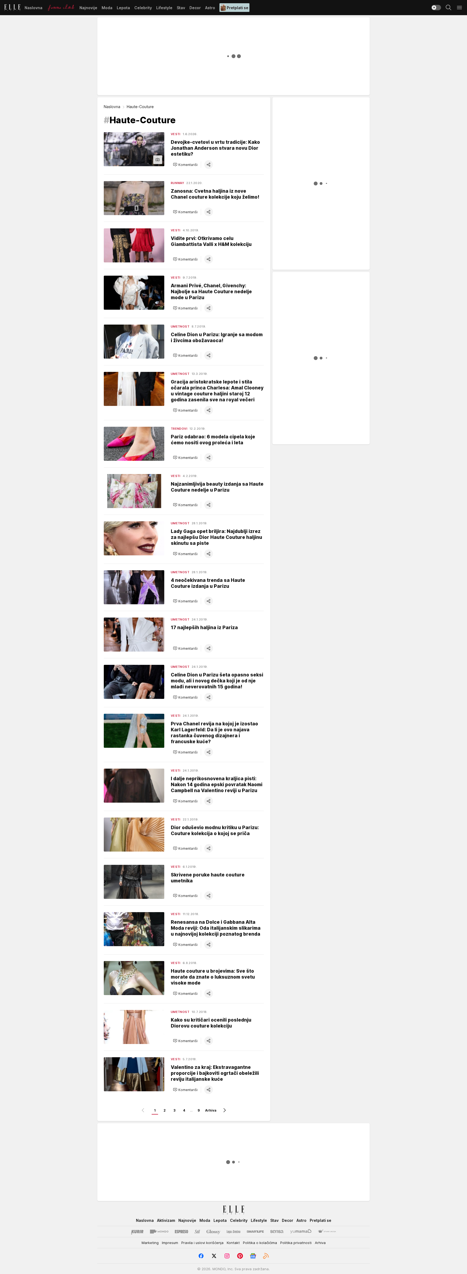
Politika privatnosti (296, 1242)
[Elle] (12, 7)
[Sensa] (276, 1231)
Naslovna (112, 106)
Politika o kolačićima (260, 1242)
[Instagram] (227, 1255)
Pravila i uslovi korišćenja (202, 1242)
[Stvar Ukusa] (327, 1231)
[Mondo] (159, 1231)
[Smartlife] (255, 1231)
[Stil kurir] (197, 1231)
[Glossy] (213, 1231)
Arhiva (210, 1110)
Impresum (170, 1242)
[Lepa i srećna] (233, 1231)
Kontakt (233, 1242)
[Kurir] (137, 1231)
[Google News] (253, 1255)
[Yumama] (301, 1231)
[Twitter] (214, 1255)
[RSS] (266, 1255)
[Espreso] (181, 1231)
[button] (185, 164)
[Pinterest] (240, 1255)
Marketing (150, 1242)
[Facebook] (201, 1255)
